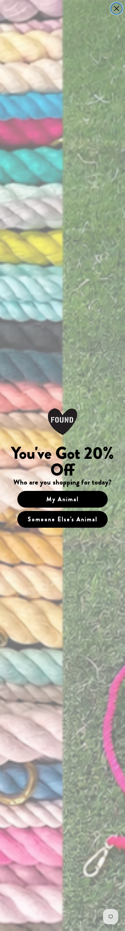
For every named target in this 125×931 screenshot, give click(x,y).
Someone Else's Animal (62, 519)
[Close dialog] (116, 8)
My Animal (62, 499)
